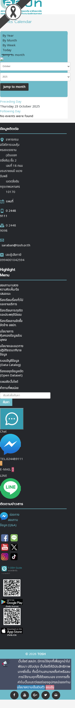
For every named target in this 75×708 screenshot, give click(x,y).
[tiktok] (14, 556)
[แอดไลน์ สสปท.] (14, 537)
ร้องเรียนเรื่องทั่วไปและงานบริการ (11, 302)
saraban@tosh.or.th (16, 245)
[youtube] (25, 695)
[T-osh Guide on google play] (12, 593)
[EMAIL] (66, 33)
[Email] (56, 695)
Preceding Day (10, 101)
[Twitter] (45, 695)
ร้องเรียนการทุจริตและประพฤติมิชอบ (11, 312)
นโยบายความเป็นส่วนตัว (31, 687)
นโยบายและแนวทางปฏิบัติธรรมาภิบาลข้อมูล (11, 350)
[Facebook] (14, 695)
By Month (9, 40)
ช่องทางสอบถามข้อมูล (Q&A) (9, 520)
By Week (9, 45)
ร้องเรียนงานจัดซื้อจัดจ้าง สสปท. (11, 323)
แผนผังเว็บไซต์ (9, 381)
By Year (8, 35)
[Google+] (35, 695)
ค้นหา (6, 402)
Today (6, 50)
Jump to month (13, 55)
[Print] (61, 33)
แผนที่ (9, 201)
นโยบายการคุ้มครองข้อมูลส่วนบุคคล (11, 335)
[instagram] (4, 556)
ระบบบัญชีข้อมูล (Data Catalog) (10, 362)
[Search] (7, 59)
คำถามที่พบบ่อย (9, 388)
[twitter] (14, 547)
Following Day (10, 111)
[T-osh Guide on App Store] (12, 622)
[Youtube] (4, 547)
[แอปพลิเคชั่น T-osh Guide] (12, 569)
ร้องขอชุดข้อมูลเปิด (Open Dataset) (11, 373)
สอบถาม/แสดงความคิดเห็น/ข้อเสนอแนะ (9, 289)
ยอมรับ (50, 687)
